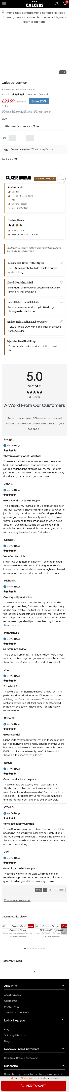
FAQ (6, 1029)
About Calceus (12, 995)
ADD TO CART (36, 1085)
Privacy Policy (11, 1007)
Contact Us (10, 1001)
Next (61, 890)
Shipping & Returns (14, 1035)
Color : (6, 106)
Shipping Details (44, 149)
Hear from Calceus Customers (21, 1058)
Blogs (7, 1041)
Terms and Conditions (16, 1012)
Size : (5, 118)
